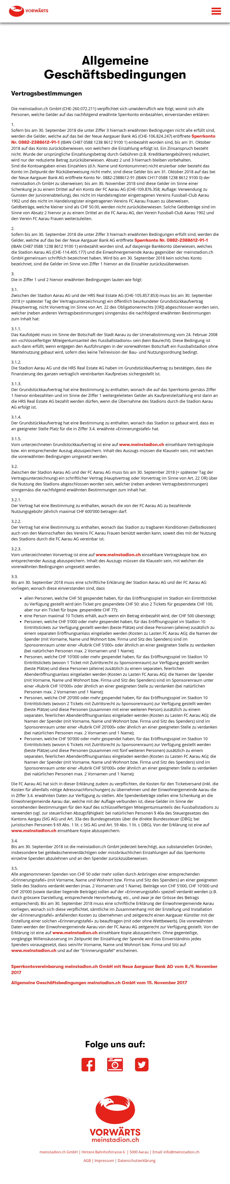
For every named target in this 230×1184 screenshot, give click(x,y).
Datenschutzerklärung (136, 1160)
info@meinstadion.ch (181, 1152)
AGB (87, 1160)
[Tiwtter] (141, 1064)
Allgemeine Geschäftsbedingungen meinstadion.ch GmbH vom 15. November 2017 (99, 982)
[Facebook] (88, 1064)
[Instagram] (115, 1064)
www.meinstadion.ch (141, 444)
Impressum (104, 1160)
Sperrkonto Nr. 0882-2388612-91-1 (171, 240)
